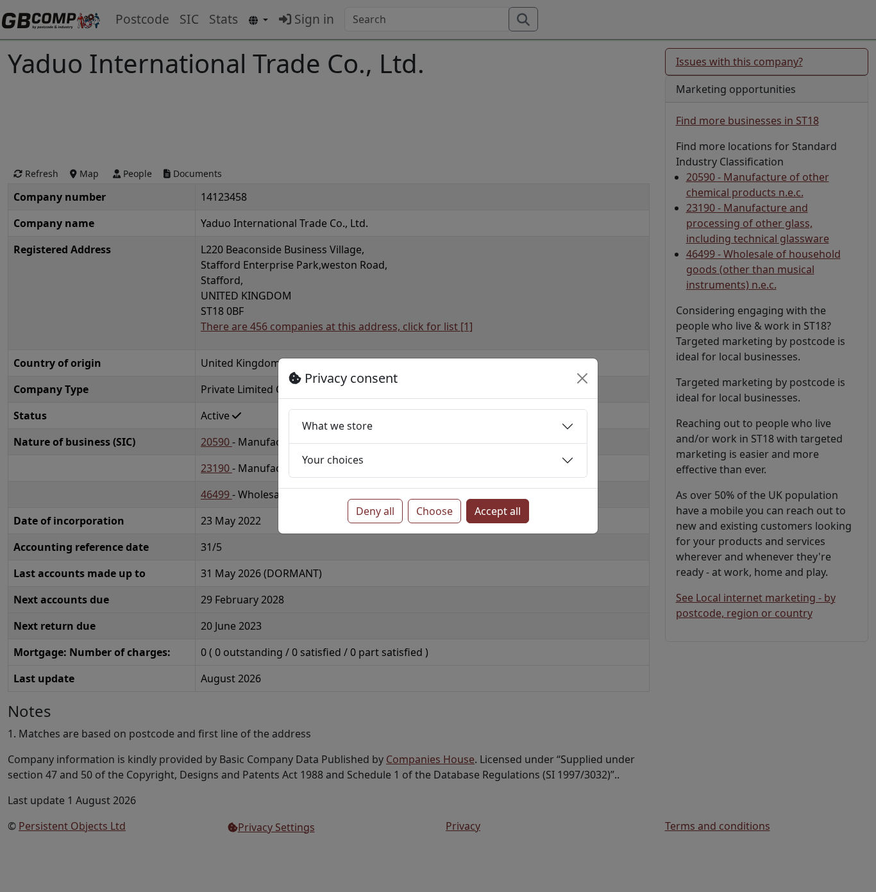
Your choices (333, 460)
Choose (434, 511)
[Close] (582, 378)
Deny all (375, 511)
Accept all (498, 511)
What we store (337, 426)
